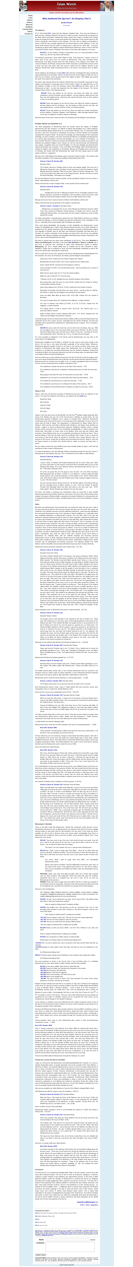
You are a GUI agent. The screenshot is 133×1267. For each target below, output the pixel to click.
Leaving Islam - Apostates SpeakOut (85, 1230)
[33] (77, 86)
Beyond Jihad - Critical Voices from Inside (46, 1231)
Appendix (94, 1205)
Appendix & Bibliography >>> (87, 1202)
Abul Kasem (67, 22)
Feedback (28, 27)
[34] (69, 242)
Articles (29, 20)
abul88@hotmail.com (47, 1235)
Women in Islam (67, 1234)
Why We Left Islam (66, 1231)
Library (29, 31)
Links (30, 18)
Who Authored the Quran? (53, 1234)
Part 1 (83, 1205)
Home (30, 15)
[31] (49, 33)
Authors (29, 22)
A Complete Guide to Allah (65, 1233)
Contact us (28, 34)
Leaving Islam (27, 29)
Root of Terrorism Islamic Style (83, 1233)
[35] (81, 396)
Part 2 (88, 1205)
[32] (63, 73)
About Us (29, 24)
